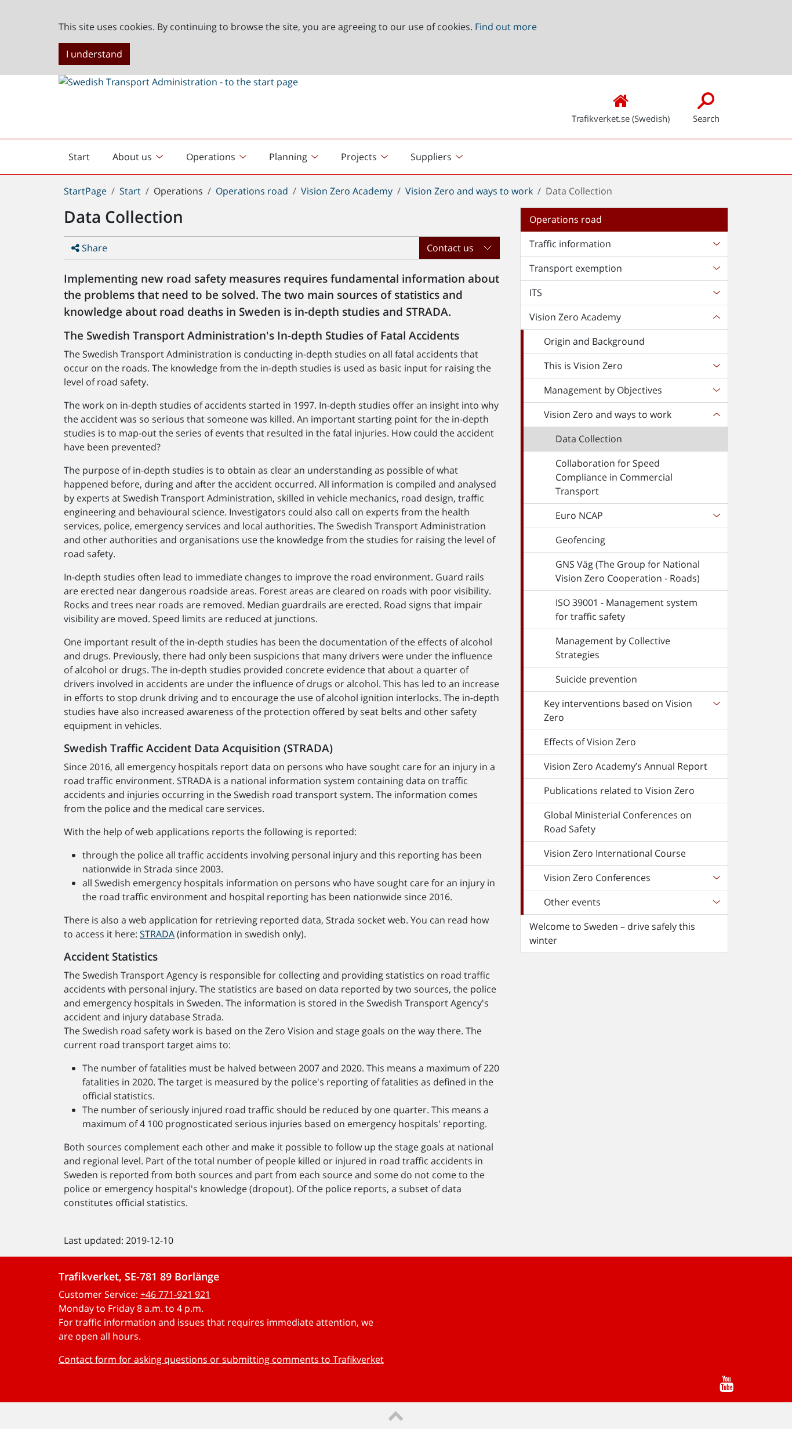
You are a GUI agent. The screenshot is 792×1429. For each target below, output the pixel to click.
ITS (535, 292)
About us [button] (132, 156)
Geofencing (580, 539)
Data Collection (588, 438)
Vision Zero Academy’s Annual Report (625, 766)
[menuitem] (139, 157)
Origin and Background (594, 341)
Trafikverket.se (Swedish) (621, 118)
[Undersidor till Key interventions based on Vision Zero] (716, 710)
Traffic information (570, 243)
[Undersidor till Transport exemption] (716, 268)
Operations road (252, 191)
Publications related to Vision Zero (619, 790)
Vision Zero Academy (347, 191)
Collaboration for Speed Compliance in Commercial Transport (614, 477)
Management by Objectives (603, 390)
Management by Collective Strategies (612, 647)
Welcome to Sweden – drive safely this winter (612, 933)
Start (83, 159)
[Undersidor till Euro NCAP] (716, 515)
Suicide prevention (596, 679)
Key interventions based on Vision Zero (618, 710)
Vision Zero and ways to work (469, 191)
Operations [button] (210, 156)
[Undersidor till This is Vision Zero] (716, 365)
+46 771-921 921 (175, 1294)
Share (93, 247)
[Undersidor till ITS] (716, 292)
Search (706, 118)
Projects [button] (359, 156)
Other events (572, 902)
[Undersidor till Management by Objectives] (716, 390)
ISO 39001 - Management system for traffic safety (626, 609)
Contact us (450, 247)
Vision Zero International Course (615, 853)
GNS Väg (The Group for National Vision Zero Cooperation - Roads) (627, 571)
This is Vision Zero (583, 365)
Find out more (506, 26)
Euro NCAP (579, 515)
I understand (94, 54)
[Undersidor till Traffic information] (716, 244)
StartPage (85, 191)
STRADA (157, 934)
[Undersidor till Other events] (716, 902)
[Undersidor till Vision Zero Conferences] (716, 877)
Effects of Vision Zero (590, 741)
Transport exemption (575, 268)
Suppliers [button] (431, 156)
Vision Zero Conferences (597, 877)
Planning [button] (288, 156)
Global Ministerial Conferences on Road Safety (618, 822)
